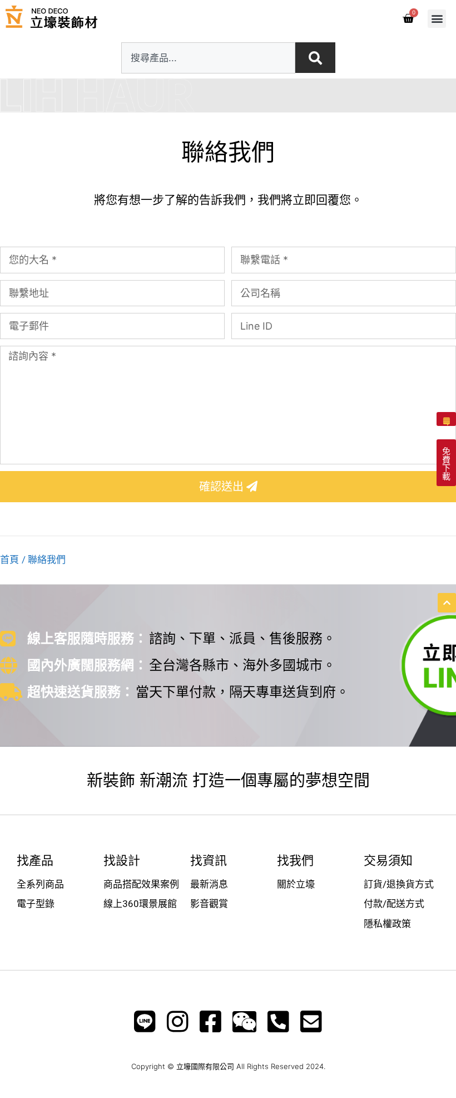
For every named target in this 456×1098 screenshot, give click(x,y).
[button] (437, 18)
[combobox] (208, 57)
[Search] (315, 57)
